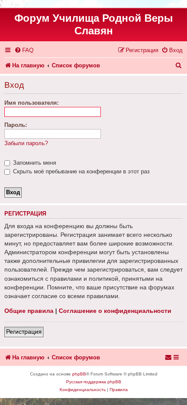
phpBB (79, 374)
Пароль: (15, 125)
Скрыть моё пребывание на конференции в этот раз (80, 171)
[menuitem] (23, 50)
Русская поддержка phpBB (93, 381)
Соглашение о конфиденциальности (115, 310)
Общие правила (28, 310)
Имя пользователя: (31, 103)
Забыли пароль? (26, 143)
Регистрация (24, 331)
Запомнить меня (33, 162)
